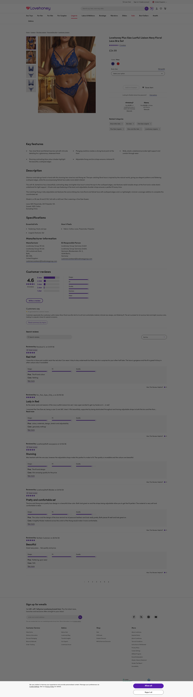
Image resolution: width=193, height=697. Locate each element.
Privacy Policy (49, 686)
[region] (96, 689)
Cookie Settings (34, 686)
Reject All (148, 692)
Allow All (148, 686)
